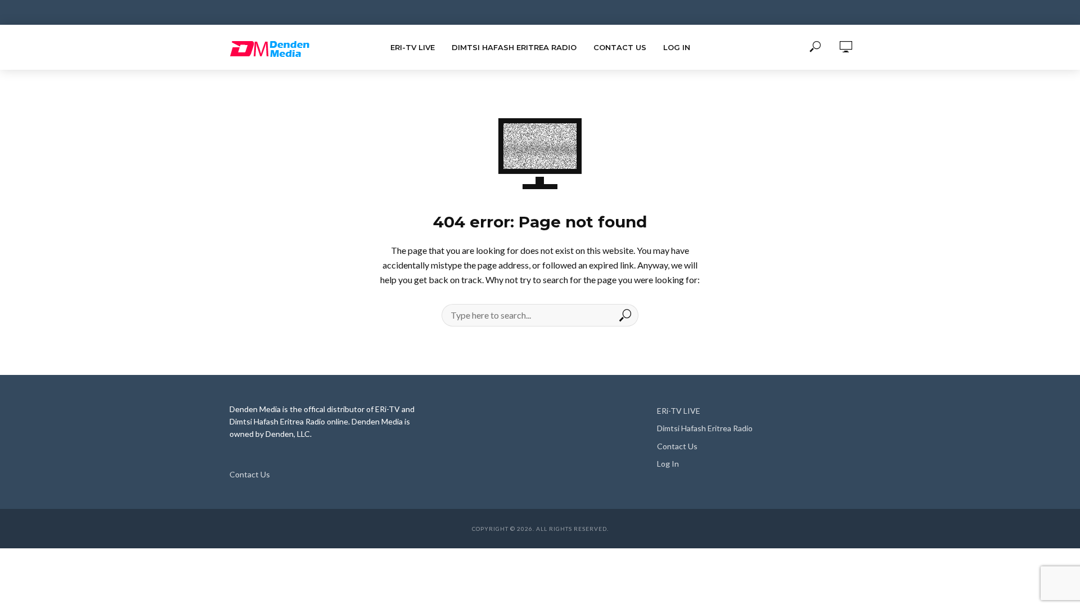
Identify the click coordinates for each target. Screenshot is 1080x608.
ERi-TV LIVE (412, 47)
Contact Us (619, 47)
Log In (676, 47)
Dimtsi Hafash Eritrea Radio (514, 47)
